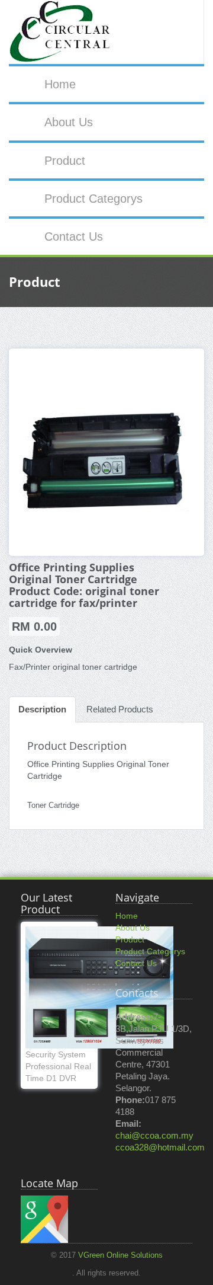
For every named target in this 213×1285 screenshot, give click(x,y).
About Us (68, 122)
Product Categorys (93, 198)
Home (60, 84)
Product (64, 160)
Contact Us (73, 236)
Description (42, 709)
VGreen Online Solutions (120, 1255)
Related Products (119, 709)
